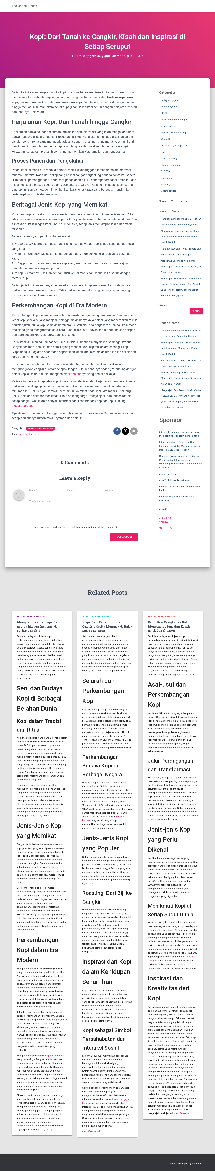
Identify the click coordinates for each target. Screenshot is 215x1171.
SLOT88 (165, 171)
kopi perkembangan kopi (174, 132)
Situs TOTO (165, 528)
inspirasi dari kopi (54, 1055)
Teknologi (166, 184)
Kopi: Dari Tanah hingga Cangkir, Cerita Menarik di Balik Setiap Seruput (107, 626)
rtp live (164, 152)
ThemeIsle (197, 1163)
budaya (23, 434)
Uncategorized (168, 190)
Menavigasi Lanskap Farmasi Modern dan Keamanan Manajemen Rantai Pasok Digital (181, 236)
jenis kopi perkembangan (40, 428)
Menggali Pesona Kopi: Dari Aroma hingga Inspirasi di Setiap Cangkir (38, 626)
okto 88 (163, 509)
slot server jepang (170, 165)
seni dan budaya (75, 374)
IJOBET (165, 113)
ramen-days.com (168, 473)
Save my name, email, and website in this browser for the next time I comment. (76, 527)
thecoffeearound (23, 405)
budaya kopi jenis (170, 100)
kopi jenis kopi (168, 126)
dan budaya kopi (170, 106)
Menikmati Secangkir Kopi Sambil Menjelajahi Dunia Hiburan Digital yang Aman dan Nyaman (181, 266)
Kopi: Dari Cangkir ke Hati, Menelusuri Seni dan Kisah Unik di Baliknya (169, 626)
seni (36, 434)
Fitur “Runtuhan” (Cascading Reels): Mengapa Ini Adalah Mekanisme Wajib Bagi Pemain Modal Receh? (179, 446)
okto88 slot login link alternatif (175, 480)
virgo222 (163, 521)
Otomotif (165, 139)
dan (31, 434)
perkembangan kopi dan (174, 145)
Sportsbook (167, 178)
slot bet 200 (165, 518)
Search (163, 305)
